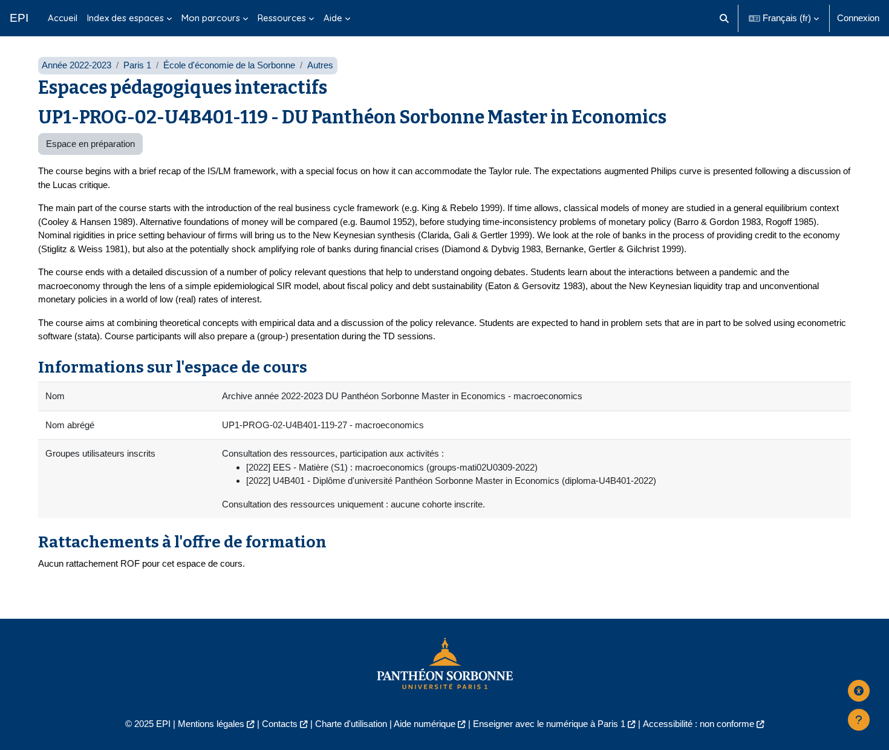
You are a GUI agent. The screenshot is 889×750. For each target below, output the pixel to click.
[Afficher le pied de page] (859, 720)
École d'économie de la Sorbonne (229, 65)
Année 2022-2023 (76, 65)
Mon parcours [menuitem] (210, 18)
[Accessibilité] (859, 691)
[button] (725, 18)
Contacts (280, 724)
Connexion (858, 18)
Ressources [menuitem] (282, 18)
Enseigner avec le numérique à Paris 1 (549, 724)
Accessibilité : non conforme (698, 724)
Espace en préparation (90, 144)
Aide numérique (424, 724)
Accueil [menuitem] (62, 18)
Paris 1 (137, 65)
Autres (320, 65)
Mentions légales (211, 724)
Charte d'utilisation (351, 724)
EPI (19, 17)
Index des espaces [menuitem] (125, 18)
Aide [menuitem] (333, 18)
